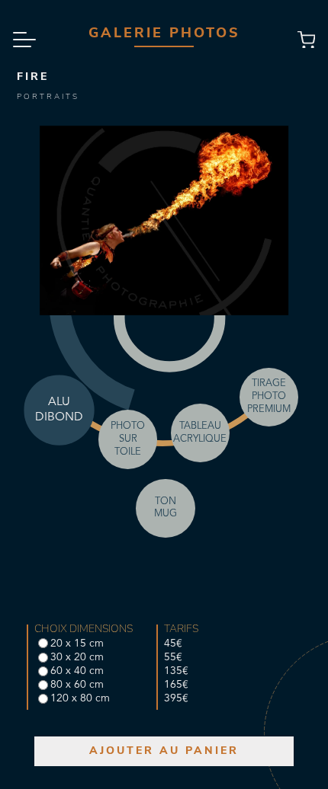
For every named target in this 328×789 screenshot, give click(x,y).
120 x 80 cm (80, 698)
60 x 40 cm (77, 671)
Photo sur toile (128, 439)
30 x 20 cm (77, 657)
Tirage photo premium (269, 396)
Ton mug (165, 508)
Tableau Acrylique (200, 432)
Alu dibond (58, 409)
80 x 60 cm (77, 684)
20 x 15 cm (77, 643)
